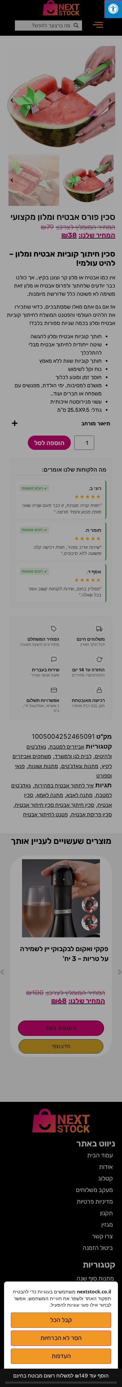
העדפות (61, 1356)
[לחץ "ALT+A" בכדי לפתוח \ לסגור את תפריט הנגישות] (113, 9)
